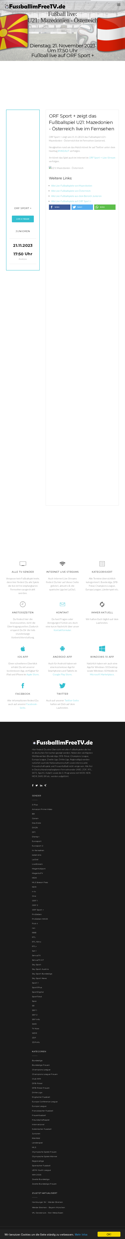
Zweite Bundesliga (40, 1179)
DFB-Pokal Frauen (41, 1088)
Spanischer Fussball (41, 1165)
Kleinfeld (36, 1138)
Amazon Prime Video (42, 809)
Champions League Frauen (45, 1074)
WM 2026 (36, 1175)
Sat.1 (34, 951)
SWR (34, 1024)
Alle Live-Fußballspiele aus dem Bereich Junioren (76, 196)
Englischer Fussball (41, 1097)
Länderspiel (37, 1143)
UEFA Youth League (41, 1170)
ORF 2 (35, 905)
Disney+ (35, 836)
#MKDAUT (63, 151)
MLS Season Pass (40, 882)
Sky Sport (36, 964)
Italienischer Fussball (42, 1129)
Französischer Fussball (42, 1111)
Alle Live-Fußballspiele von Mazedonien (71, 185)
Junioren (23, 231)
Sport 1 (35, 983)
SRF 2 (34, 1015)
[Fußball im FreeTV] (35, 6)
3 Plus (35, 805)
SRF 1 (34, 1010)
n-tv (34, 891)
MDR (34, 878)
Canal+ (35, 818)
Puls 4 (35, 923)
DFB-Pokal (37, 1083)
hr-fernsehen (38, 850)
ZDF (34, 1037)
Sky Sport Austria (40, 969)
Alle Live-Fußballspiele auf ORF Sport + (71, 201)
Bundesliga (37, 1060)
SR (33, 1006)
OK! (109, 1234)
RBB (34, 932)
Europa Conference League (45, 1101)
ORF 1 (35, 900)
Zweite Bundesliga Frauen (44, 1184)
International (38, 1124)
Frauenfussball (39, 1115)
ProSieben (37, 914)
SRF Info (36, 1019)
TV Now (35, 1028)
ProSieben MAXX (40, 919)
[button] (59, 207)
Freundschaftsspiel (41, 1120)
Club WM (36, 1079)
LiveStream (37, 864)
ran (33, 928)
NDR (34, 887)
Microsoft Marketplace (102, 674)
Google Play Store (62, 674)
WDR (34, 1033)
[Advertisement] (62, 82)
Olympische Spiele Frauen (44, 1152)
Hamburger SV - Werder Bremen (47, 1202)
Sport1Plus (37, 987)
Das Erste (36, 823)
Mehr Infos (81, 1234)
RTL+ (34, 946)
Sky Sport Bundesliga (42, 974)
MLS (34, 1147)
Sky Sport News (39, 978)
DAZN (35, 827)
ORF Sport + (23, 208)
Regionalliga (38, 1161)
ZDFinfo (36, 1042)
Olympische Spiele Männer (44, 1156)
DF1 (33, 832)
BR (33, 814)
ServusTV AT (38, 960)
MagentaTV (37, 873)
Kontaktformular (62, 630)
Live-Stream (22, 219)
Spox (34, 1001)
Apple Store (33, 674)
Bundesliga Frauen (41, 1065)
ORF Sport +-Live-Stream (102, 157)
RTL (34, 937)
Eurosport (36, 841)
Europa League (39, 1106)
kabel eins (36, 855)
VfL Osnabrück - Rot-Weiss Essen (47, 1213)
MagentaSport (39, 868)
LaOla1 (35, 859)
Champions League (41, 1069)
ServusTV (36, 955)
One (34, 896)
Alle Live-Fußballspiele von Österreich (71, 190)
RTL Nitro (36, 942)
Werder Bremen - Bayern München (48, 1207)
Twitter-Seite (72, 700)
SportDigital (38, 992)
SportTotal (37, 996)
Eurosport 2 (37, 846)
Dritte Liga (37, 1092)
